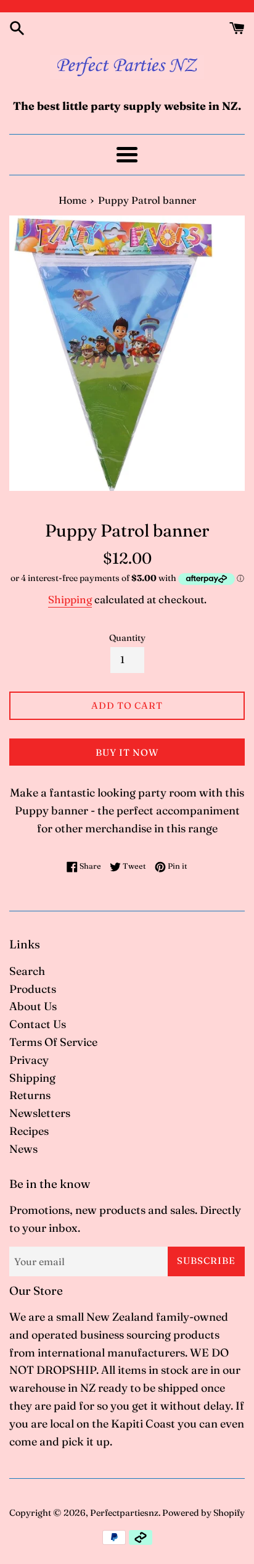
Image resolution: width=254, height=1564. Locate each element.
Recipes (29, 1131)
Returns (30, 1095)
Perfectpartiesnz (124, 1512)
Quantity (127, 637)
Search (27, 971)
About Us (33, 1006)
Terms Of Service (53, 1042)
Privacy (29, 1060)
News (23, 1149)
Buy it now (127, 752)
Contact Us (37, 1024)
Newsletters (39, 1113)
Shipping (70, 599)
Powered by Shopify (203, 1512)
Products (32, 989)
